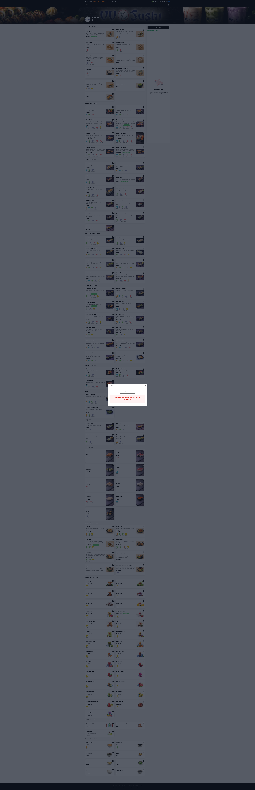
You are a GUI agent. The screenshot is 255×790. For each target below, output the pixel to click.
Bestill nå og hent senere (127, 392)
